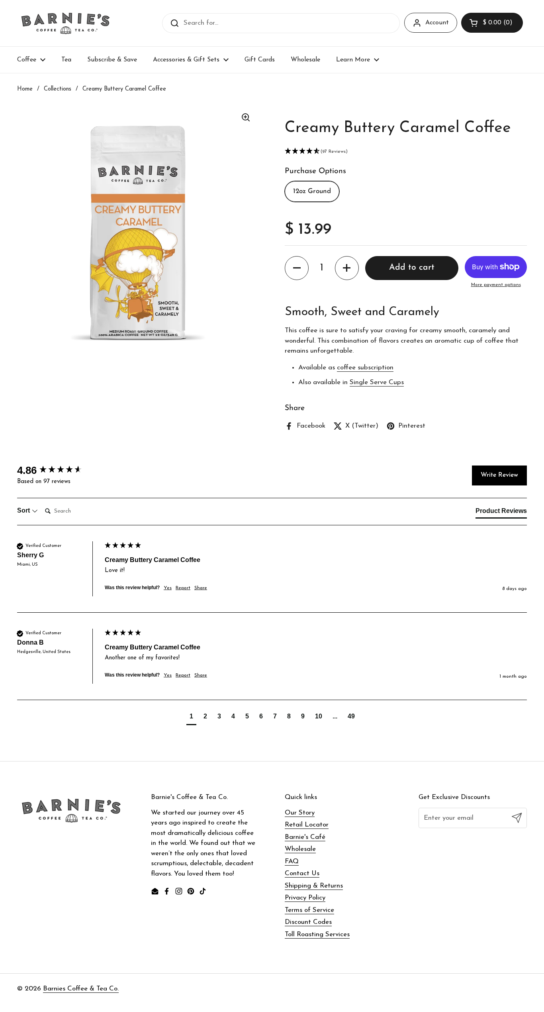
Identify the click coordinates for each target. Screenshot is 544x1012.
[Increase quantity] (347, 268)
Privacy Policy (305, 897)
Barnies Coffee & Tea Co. (81, 988)
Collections (57, 89)
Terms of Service (309, 910)
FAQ (292, 861)
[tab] (501, 513)
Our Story (300, 812)
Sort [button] (24, 510)
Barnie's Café (305, 837)
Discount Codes (308, 922)
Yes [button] (168, 588)
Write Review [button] (499, 475)
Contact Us (302, 873)
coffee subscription (365, 367)
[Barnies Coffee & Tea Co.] (65, 23)
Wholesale (300, 849)
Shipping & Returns (314, 885)
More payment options (496, 284)
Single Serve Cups (377, 382)
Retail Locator (307, 824)
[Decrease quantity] (297, 268)
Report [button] (183, 588)
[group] (59, 470)
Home (25, 89)
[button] (492, 23)
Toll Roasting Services (317, 934)
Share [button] (200, 588)
